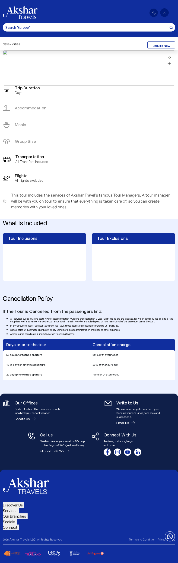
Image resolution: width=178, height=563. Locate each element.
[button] (164, 12)
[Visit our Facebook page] (107, 452)
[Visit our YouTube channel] (127, 452)
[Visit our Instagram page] (117, 452)
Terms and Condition (142, 539)
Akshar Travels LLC (23, 539)
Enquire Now (161, 46)
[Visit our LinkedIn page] (137, 452)
